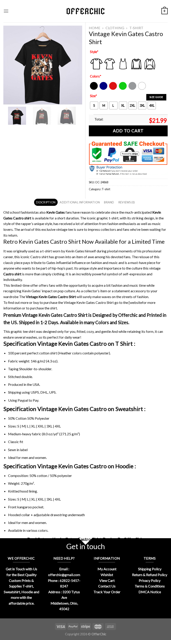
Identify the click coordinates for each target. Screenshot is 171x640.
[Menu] (6, 11)
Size (93, 96)
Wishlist (107, 575)
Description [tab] (45, 202)
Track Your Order (107, 592)
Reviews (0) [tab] (126, 202)
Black (93, 89)
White (142, 89)
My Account (107, 569)
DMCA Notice (149, 592)
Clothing (115, 28)
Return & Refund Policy (149, 575)
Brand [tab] (109, 202)
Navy (103, 89)
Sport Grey (132, 89)
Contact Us (107, 586)
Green (123, 89)
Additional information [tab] (80, 202)
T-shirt (136, 28)
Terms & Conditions (150, 586)
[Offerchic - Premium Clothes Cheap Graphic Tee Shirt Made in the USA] (85, 11)
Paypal (23, 400)
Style (94, 52)
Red (112, 89)
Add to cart (128, 130)
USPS (35, 392)
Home (94, 28)
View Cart (107, 580)
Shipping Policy (149, 569)
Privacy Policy (150, 580)
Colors (95, 76)
